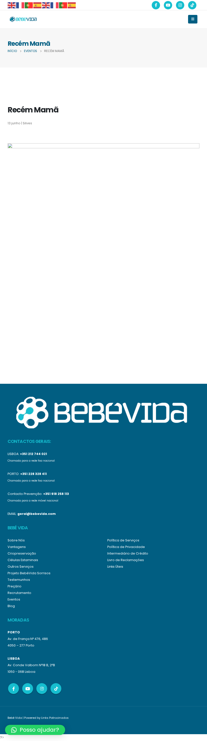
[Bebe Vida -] (23, 19)
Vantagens (17, 547)
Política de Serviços (123, 540)
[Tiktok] (192, 5)
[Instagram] (180, 5)
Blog (11, 606)
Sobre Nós (16, 540)
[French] (20, 5)
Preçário (14, 586)
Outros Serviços (21, 566)
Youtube (27, 688)
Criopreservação (22, 553)
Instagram (41, 688)
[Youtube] (168, 5)
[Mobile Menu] (192, 19)
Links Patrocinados (55, 718)
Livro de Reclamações (125, 560)
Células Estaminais (23, 560)
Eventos (14, 599)
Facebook (13, 688)
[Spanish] (37, 5)
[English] (12, 5)
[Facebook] (156, 5)
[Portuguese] (29, 5)
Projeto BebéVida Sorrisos (29, 573)
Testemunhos (19, 580)
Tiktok (55, 688)
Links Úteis (115, 566)
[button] (35, 730)
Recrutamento (19, 593)
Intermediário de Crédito (127, 553)
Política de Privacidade (126, 547)
